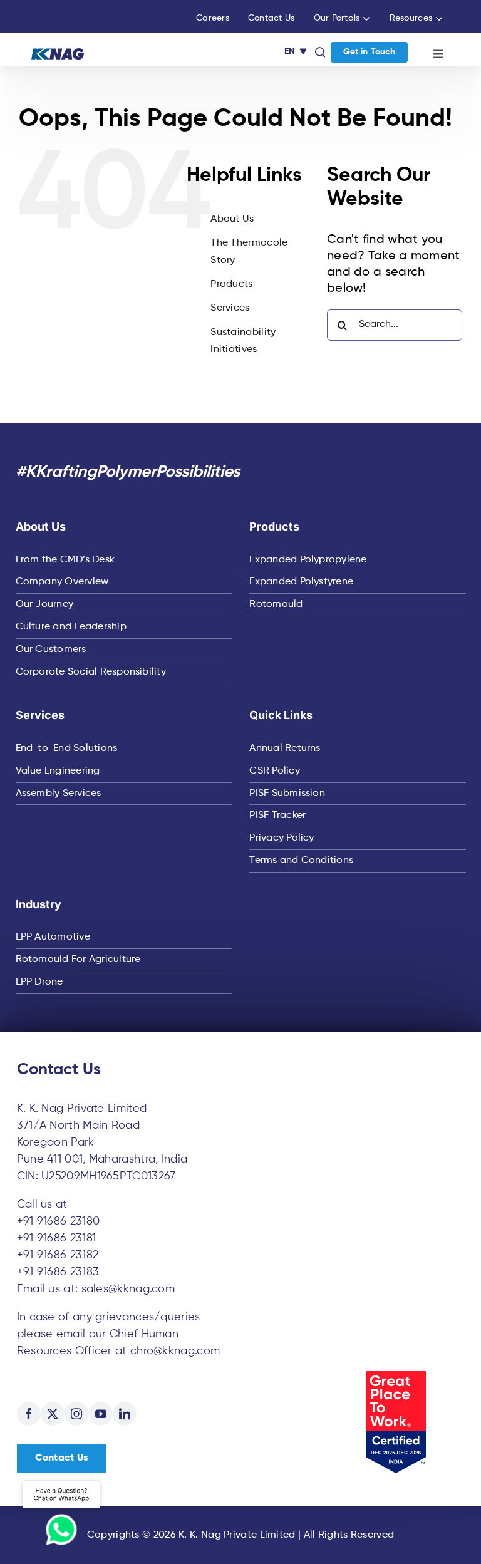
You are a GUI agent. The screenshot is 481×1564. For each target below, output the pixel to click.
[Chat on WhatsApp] (61, 1512)
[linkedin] (125, 1414)
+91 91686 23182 (58, 1255)
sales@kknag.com (128, 1289)
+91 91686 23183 (58, 1272)
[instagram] (76, 1414)
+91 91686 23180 (58, 1221)
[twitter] (53, 1414)
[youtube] (101, 1414)
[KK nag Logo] (57, 54)
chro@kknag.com (175, 1351)
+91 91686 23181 (56, 1238)
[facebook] (29, 1414)
